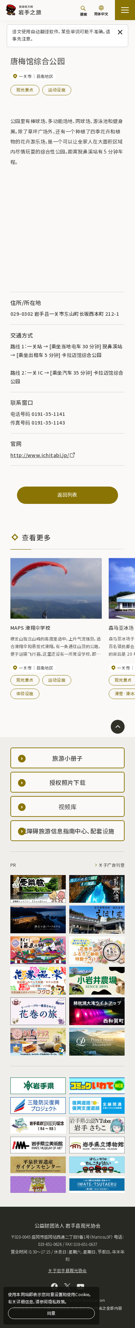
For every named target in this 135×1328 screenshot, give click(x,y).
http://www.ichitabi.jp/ (39, 455)
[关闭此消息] (120, 32)
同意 (51, 1313)
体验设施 (25, 693)
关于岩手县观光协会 (67, 1270)
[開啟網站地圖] (125, 10)
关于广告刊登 (112, 865)
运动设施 (56, 90)
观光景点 (25, 90)
